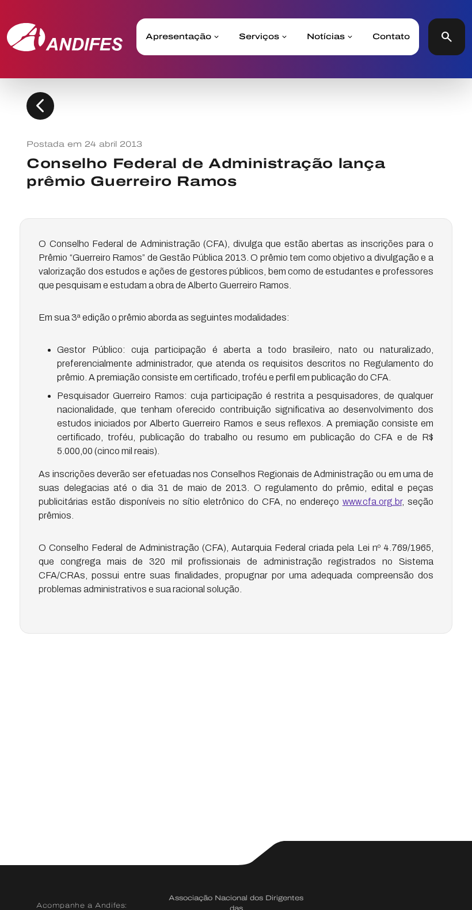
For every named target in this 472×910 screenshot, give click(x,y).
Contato (391, 37)
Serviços (259, 37)
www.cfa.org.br (372, 502)
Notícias (326, 37)
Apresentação (178, 37)
